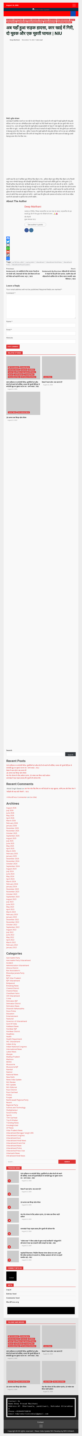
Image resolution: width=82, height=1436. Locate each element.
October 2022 (11, 924)
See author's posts (35, 224)
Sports (9, 1115)
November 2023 (12, 891)
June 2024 (10, 874)
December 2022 (12, 919)
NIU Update (11, 1085)
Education (10, 1013)
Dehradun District (14, 369)
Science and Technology (16, 1107)
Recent (72, 20)
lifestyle (9, 1054)
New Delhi (10, 1077)
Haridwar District (13, 1031)
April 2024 (10, 879)
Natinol (9, 1072)
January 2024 (11, 886)
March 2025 (11, 851)
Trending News (21, 22)
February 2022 (12, 945)
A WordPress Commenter (17, 797)
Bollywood (10, 983)
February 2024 (12, 884)
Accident (9, 20)
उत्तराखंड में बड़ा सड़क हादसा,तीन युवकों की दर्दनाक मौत (23, 778)
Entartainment (12, 1016)
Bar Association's (13, 970)
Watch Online (73, 13)
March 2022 (11, 942)
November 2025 (12, 831)
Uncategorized (12, 1125)
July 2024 (9, 871)
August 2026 (11, 808)
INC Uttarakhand (13, 1041)
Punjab (9, 1097)
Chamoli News (12, 991)
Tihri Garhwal (11, 1118)
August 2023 (11, 899)
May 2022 (10, 937)
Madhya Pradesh (13, 1057)
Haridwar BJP (11, 1029)
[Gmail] (41, 251)
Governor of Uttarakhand (16, 1021)
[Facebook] (41, 238)
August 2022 (11, 930)
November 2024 (12, 861)
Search (9, 750)
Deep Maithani (15, 40)
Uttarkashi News (13, 1153)
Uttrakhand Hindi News (64, 22)
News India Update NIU (44, 1431)
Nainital (9, 1069)
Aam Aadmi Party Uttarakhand (18, 960)
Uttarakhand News (50, 22)
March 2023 (11, 912)
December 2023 (12, 889)
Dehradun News (12, 1006)
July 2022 (9, 932)
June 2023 (10, 904)
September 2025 (12, 836)
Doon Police (11, 1011)
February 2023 (12, 914)
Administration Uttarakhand (17, 965)
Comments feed (12, 1298)
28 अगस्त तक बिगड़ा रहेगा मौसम (16, 418)
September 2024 (12, 866)
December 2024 (12, 858)
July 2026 (9, 810)
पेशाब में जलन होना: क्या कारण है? (52, 382)
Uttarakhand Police (14, 1148)
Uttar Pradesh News (14, 1130)
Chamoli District (12, 988)
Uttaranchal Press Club (15, 1151)
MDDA (9, 1062)
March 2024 (11, 881)
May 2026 (10, 815)
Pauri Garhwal (12, 1092)
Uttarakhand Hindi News (35, 22)
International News (14, 1049)
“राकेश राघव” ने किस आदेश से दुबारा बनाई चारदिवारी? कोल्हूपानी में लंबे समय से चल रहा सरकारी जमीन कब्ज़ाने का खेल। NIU (40, 1242)
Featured (27, 20)
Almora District (12, 968)
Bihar (8, 975)
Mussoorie (52, 20)
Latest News (43, 20)
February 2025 (12, 853)
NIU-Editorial (11, 1087)
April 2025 (10, 848)
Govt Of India (11, 1024)
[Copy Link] (41, 255)
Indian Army (11, 1044)
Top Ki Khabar (11, 22)
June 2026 (10, 813)
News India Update (62, 20)
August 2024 (11, 869)
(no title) (33, 797)
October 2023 (11, 894)
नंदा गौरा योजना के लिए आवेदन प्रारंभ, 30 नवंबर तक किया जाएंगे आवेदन (28, 775)
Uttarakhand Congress (15, 1135)
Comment (10, 293)
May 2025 (10, 846)
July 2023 (9, 902)
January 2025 (11, 856)
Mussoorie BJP (12, 1067)
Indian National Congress (16, 1046)
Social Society (11, 1112)
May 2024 (10, 876)
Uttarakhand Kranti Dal (15, 1143)
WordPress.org (12, 1302)
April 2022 (10, 940)
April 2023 (10, 909)
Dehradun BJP (12, 1001)
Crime (8, 998)
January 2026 (11, 825)
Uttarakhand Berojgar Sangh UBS (20, 1133)
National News (12, 1074)
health (8, 1036)
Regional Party (12, 1105)
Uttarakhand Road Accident (21, 265)
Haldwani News (12, 1026)
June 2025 (10, 843)
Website (9, 338)
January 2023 (11, 917)
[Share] (41, 258)
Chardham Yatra (12, 993)
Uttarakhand (40, 262)
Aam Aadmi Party (13, 958)
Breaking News (18, 20)
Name (9, 321)
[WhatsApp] (41, 248)
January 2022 (11, 947)
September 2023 (12, 897)
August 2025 (11, 838)
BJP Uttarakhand (13, 367)
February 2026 (12, 823)
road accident (30, 262)
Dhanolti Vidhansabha (15, 1008)
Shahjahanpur (12, 1110)
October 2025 (11, 833)
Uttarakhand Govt (13, 1138)
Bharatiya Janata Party (15, 973)
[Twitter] (41, 241)
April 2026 (10, 818)
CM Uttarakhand (13, 996)
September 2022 (12, 927)
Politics (33, 372)
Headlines (35, 20)
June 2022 (10, 935)
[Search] (67, 14)
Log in (8, 1290)
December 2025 (12, 828)
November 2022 (12, 922)
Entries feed (11, 1294)
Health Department (14, 1039)
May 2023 (10, 907)
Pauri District (11, 1090)
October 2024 (11, 864)
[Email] (41, 245)
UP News (10, 1128)
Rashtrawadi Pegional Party (17, 1100)
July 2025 (9, 841)
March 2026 (11, 820)
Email (9, 329)
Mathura (9, 1059)
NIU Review (10, 1082)
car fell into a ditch (18, 262)
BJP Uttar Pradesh (13, 978)
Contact (40, 1422)
